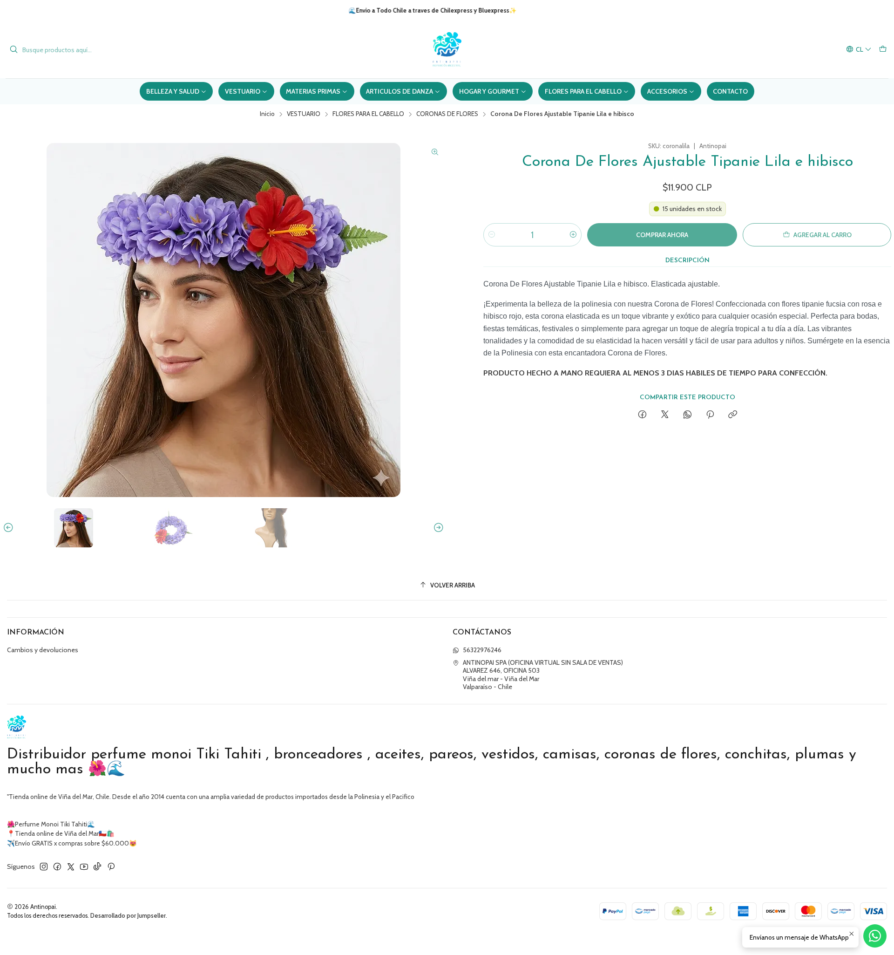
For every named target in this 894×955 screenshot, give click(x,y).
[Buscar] (13, 50)
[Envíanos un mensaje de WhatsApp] (875, 936)
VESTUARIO (303, 114)
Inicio (267, 114)
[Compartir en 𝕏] (665, 415)
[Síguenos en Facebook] (57, 866)
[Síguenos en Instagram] (43, 866)
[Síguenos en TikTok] (97, 866)
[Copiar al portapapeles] (732, 415)
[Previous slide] (10, 527)
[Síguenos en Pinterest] (111, 866)
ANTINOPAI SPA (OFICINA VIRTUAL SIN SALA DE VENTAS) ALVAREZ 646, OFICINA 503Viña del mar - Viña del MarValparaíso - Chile (543, 674)
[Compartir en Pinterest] (710, 415)
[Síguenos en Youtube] (84, 866)
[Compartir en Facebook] (642, 415)
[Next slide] (437, 527)
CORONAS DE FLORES (447, 114)
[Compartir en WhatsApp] (687, 415)
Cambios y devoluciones (42, 650)
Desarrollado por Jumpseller (128, 915)
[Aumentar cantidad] (573, 235)
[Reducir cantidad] (492, 235)
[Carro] (882, 49)
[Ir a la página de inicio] (447, 49)
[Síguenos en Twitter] (70, 866)
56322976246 (482, 650)
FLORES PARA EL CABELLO (368, 114)
